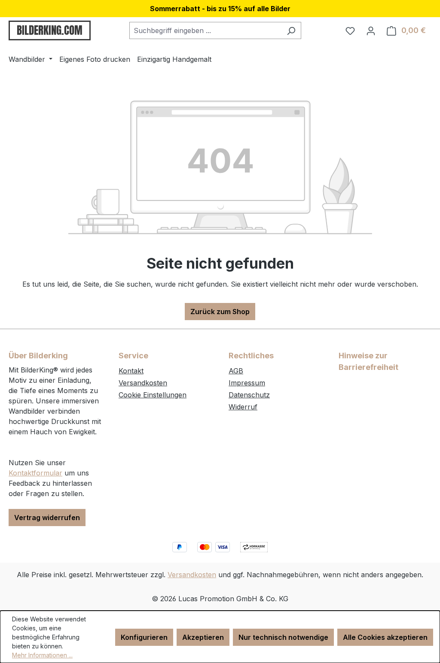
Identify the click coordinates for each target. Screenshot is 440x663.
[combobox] (205, 30)
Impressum (247, 382)
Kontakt (131, 370)
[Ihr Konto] (371, 30)
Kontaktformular (35, 473)
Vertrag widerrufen (47, 517)
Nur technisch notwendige (283, 637)
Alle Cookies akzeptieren (385, 637)
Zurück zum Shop (220, 311)
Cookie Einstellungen (152, 395)
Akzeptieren (203, 637)
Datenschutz (249, 395)
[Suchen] (291, 30)
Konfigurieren (144, 637)
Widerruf (243, 407)
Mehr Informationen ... (42, 655)
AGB (236, 370)
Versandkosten (143, 382)
